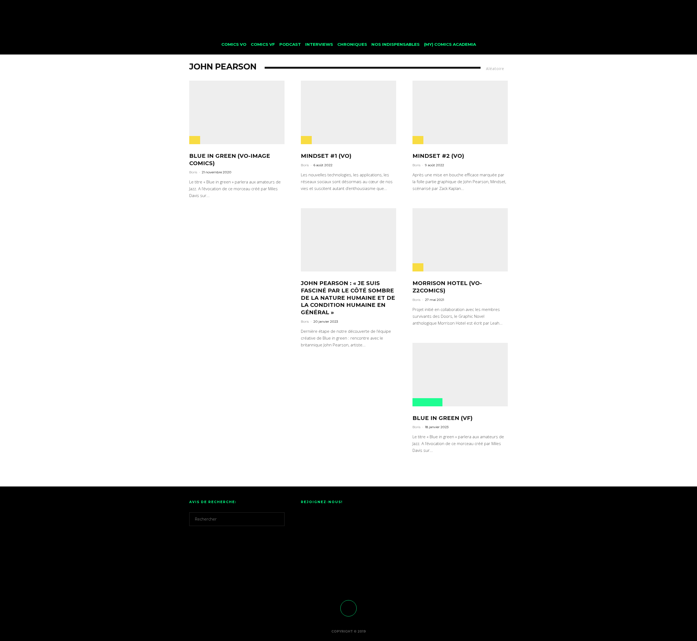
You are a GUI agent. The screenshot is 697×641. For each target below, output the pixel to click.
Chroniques (352, 44)
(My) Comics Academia (450, 44)
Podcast (290, 44)
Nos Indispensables (395, 44)
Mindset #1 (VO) (326, 156)
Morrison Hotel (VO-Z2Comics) (447, 287)
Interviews (319, 44)
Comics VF (263, 44)
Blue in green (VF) (442, 418)
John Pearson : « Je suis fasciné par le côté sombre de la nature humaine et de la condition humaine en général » (348, 298)
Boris (193, 172)
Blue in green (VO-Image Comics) (229, 160)
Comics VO (233, 44)
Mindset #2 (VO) (438, 156)
